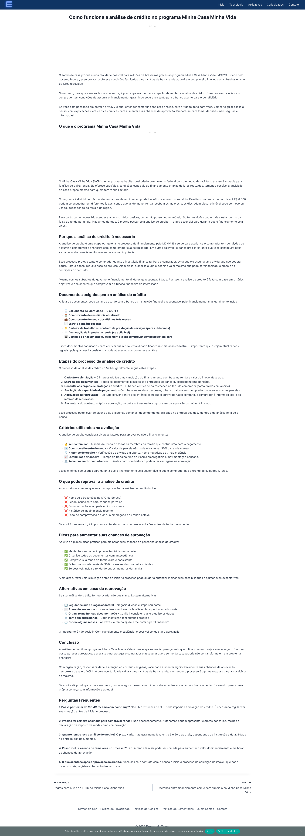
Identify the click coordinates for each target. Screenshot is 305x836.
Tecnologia (236, 4)
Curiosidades (275, 4)
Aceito (210, 831)
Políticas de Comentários (178, 808)
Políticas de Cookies (146, 808)
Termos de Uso (87, 808)
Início (221, 4)
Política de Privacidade (115, 808)
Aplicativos (255, 4)
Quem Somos (205, 808)
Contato (294, 4)
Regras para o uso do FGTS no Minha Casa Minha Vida (89, 785)
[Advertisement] (152, 49)
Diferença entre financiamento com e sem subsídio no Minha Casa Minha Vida (204, 787)
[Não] (301, 831)
